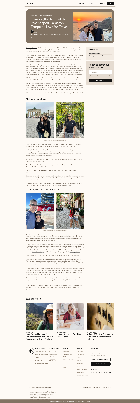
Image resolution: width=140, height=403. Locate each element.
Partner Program (82, 369)
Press (78, 366)
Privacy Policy (96, 76)
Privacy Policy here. (79, 401)
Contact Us (80, 372)
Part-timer (66, 352)
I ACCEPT (89, 401)
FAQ (64, 365)
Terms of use (97, 387)
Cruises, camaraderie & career (98, 56)
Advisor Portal (81, 378)
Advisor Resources (41, 352)
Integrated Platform (41, 354)
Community (38, 360)
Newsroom (80, 363)
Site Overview (107, 387)
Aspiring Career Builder (67, 355)
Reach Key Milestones (52, 360)
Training (37, 357)
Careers (79, 360)
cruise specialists (75, 252)
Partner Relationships (41, 363)
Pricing (65, 368)
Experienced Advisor (69, 359)
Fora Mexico (80, 354)
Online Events (67, 362)
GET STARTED (100, 80)
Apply (110, 3)
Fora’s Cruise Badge (38, 252)
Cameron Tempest (31, 48)
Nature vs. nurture (94, 53)
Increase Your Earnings (53, 355)
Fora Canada (80, 352)
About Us (79, 357)
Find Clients (52, 352)
